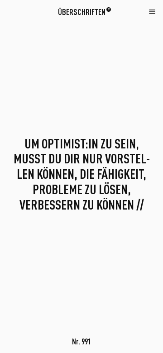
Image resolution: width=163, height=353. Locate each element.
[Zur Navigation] (152, 11)
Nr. (81, 341)
